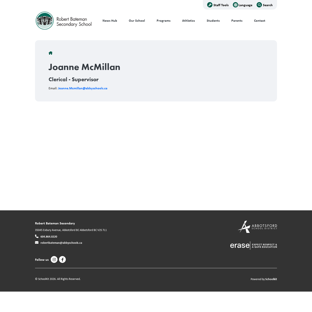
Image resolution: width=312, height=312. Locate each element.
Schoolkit (271, 279)
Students (213, 21)
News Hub (110, 21)
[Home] (63, 20)
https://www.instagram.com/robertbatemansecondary (54, 260)
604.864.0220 (49, 236)
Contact (259, 21)
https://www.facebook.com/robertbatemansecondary (62, 260)
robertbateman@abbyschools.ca (61, 243)
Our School (137, 21)
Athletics (188, 21)
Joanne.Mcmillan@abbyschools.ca (82, 88)
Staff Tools (221, 5)
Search (268, 5)
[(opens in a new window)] (257, 226)
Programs (163, 21)
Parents (236, 21)
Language (245, 5)
